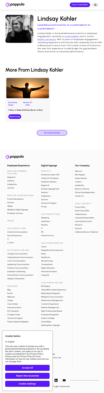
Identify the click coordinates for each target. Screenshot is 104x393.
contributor (50, 39)
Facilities (44, 225)
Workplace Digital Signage (17, 210)
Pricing (43, 207)
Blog (9, 290)
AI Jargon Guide (13, 315)
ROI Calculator (13, 311)
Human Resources (14, 235)
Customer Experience (50, 304)
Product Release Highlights (18, 322)
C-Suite (10, 243)
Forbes (40, 39)
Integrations (12, 184)
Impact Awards (81, 178)
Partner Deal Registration (85, 192)
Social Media (46, 322)
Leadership (79, 185)
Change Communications (17, 254)
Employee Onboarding (16, 271)
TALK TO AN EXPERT (80, 5)
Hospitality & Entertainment (52, 250)
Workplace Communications (52, 297)
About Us (78, 171)
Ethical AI (78, 225)
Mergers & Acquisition (15, 279)
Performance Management (52, 300)
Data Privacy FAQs (82, 211)
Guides (10, 300)
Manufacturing (47, 261)
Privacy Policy (80, 207)
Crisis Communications (16, 261)
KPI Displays (45, 286)
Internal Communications (17, 232)
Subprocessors (80, 214)
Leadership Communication (18, 264)
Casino (43, 247)
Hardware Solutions (49, 182)
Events (10, 293)
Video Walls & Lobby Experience (53, 290)
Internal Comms (47, 235)
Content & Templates (49, 178)
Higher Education (48, 268)
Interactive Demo (14, 307)
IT (8, 239)
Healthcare (45, 257)
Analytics (10, 181)
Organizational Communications (20, 257)
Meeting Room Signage (50, 325)
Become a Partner (82, 189)
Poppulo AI (11, 177)
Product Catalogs (48, 318)
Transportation (47, 264)
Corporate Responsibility (84, 218)
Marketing (45, 218)
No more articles (52, 133)
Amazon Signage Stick (50, 189)
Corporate (45, 275)
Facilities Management (50, 307)
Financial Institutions (49, 271)
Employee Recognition (50, 315)
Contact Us (79, 196)
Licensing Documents (83, 221)
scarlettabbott (71, 36)
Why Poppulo (80, 175)
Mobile (10, 206)
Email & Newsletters (15, 199)
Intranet (10, 203)
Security (10, 188)
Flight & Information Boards (51, 311)
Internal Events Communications (20, 275)
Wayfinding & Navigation (50, 293)
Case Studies (12, 304)
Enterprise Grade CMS (50, 175)
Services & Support (15, 318)
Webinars (11, 297)
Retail (43, 254)
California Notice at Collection (86, 232)
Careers (78, 182)
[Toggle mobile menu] (95, 5)
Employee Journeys (15, 213)
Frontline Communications (17, 268)
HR (42, 232)
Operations (45, 221)
